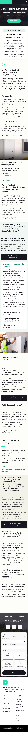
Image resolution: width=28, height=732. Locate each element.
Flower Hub (7, 179)
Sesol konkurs (18, 704)
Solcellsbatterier (6, 703)
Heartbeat (7, 177)
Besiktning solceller (6, 708)
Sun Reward (7, 180)
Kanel (6, 173)
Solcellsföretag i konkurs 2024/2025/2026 (19, 700)
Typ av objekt (5, 638)
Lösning (3, 636)
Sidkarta (17, 720)
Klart (25, 636)
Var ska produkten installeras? (10, 644)
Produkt (4, 650)
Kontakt (17, 718)
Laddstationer (5, 695)
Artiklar (17, 715)
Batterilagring (20, 666)
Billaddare (19, 658)
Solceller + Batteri (8, 666)
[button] (14, 265)
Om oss (17, 712)
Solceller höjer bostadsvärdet (18, 696)
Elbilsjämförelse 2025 (20, 710)
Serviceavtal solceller (7, 711)
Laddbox (4, 700)
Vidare (14, 672)
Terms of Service (15, 729)
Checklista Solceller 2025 (20, 707)
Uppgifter (14, 636)
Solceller (8, 658)
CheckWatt (7, 175)
